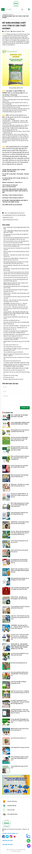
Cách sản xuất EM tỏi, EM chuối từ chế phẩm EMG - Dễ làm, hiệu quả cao (19, 674)
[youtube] (14, 836)
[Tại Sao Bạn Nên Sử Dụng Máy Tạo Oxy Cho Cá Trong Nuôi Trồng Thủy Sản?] (6, 722)
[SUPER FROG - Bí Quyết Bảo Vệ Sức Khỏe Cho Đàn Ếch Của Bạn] (6, 525)
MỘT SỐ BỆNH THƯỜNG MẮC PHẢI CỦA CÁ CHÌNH (15, 368)
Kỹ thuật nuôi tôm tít (8, 377)
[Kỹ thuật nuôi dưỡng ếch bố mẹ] (6, 666)
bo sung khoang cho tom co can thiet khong (14, 215)
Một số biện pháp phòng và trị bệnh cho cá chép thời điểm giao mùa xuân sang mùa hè (20, 505)
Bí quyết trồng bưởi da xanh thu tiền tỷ (13, 379)
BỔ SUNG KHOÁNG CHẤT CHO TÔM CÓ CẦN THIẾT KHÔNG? (14, 26)
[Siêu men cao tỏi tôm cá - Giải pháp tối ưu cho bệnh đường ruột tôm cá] (6, 694)
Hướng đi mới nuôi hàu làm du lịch (12, 360)
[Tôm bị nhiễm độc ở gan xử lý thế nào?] (6, 769)
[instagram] (11, 836)
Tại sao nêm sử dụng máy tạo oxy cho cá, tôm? (15, 275)
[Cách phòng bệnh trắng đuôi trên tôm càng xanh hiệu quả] (6, 516)
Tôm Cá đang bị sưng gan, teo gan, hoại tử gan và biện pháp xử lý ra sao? (20, 758)
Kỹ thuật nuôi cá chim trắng (10, 375)
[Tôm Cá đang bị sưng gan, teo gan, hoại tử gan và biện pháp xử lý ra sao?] (6, 760)
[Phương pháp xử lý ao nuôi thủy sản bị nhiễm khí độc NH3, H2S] (6, 432)
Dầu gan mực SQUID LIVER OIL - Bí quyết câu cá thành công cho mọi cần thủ (19, 495)
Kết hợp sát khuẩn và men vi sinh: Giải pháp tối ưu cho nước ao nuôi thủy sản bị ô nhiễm (19, 448)
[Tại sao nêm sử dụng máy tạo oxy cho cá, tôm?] (6, 544)
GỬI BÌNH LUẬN (25, 407)
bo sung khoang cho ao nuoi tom (16, 213)
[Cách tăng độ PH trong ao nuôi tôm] (6, 751)
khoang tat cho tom (8, 217)
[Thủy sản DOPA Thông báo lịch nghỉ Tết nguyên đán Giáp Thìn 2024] (6, 591)
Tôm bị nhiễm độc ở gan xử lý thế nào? (13, 352)
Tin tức (10, 14)
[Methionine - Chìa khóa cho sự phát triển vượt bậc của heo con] (6, 487)
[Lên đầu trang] (29, 851)
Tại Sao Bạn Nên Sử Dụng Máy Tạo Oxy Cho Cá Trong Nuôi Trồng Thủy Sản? (20, 721)
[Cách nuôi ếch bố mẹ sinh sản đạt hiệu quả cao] (6, 553)
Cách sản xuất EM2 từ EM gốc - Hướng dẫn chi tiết (16, 325)
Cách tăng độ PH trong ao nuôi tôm (12, 346)
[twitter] (7, 836)
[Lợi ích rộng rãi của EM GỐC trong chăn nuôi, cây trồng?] (6, 657)
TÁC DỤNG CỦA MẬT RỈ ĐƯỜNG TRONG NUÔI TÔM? (16, 362)
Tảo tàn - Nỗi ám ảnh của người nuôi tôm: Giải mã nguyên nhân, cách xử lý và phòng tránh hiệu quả (20, 533)
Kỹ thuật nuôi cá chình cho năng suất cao (14, 370)
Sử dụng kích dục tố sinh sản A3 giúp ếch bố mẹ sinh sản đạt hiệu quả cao (19, 561)
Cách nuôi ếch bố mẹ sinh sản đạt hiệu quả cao (15, 277)
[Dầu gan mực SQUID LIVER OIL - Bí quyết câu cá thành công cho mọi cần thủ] (6, 497)
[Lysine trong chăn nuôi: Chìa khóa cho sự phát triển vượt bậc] (6, 469)
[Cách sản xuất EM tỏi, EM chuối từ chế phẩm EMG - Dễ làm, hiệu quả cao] (6, 675)
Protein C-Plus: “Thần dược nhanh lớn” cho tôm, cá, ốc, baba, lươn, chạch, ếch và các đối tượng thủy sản (15, 308)
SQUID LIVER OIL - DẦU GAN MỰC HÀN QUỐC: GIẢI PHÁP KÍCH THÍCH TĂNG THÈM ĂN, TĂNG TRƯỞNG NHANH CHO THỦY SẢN (16, 313)
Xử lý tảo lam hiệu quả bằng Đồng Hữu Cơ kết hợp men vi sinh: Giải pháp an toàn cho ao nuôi (19, 439)
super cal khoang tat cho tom (10, 219)
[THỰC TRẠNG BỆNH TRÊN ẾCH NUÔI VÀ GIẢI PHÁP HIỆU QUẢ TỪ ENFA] (6, 425)
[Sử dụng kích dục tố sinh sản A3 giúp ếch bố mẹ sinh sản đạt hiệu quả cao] (6, 563)
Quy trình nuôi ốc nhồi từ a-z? (11, 344)
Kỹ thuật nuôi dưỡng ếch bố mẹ (11, 320)
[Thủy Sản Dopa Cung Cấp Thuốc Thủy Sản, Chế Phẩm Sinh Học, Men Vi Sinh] (16, 823)
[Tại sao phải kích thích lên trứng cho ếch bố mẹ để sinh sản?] (6, 610)
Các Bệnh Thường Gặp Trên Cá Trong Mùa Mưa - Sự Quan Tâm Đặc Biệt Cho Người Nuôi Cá (20, 702)
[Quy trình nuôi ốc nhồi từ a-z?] (6, 741)
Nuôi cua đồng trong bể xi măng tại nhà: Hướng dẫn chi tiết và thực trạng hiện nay (20, 458)
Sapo (19, 851)
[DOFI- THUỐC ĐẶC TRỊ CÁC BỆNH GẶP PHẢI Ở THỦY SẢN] (6, 417)
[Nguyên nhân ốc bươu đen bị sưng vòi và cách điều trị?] (6, 732)
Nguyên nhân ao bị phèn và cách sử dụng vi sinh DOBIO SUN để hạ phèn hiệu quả (20, 570)
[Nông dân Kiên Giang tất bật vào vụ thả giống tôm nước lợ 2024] (6, 581)
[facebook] (4, 836)
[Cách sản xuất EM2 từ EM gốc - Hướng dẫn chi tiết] (6, 685)
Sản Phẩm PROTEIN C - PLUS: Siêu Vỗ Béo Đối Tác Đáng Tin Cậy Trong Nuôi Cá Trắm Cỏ (20, 711)
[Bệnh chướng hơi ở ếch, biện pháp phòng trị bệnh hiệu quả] (6, 478)
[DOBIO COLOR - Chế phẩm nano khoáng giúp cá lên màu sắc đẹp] (6, 600)
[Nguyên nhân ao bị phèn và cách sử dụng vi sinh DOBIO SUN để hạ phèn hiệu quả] (6, 572)
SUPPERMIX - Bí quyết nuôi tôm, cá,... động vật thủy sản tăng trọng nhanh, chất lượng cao (20, 627)
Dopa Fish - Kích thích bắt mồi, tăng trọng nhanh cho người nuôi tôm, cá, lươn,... (20, 617)
